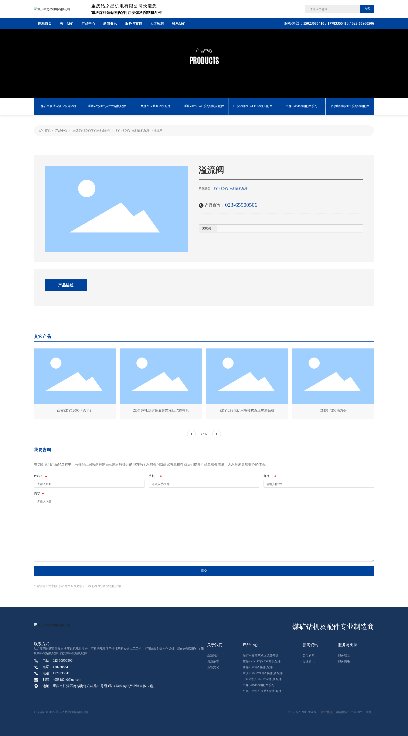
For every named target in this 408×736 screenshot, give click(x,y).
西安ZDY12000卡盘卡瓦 (60, 410)
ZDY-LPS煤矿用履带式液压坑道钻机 (231, 410)
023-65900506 (363, 23)
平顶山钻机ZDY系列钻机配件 (349, 106)
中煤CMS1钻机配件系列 (301, 106)
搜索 (367, 8)
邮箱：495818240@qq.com (61, 679)
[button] (191, 434)
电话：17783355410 (56, 673)
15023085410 (313, 23)
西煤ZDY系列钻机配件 (155, 106)
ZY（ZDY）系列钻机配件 (133, 130)
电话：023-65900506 (57, 660)
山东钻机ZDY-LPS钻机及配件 (252, 106)
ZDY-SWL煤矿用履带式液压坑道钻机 (146, 410)
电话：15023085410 (56, 667)
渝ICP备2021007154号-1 (303, 712)
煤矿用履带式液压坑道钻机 (58, 106)
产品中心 (204, 50)
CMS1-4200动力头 (317, 410)
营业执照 (327, 712)
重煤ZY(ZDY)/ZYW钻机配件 (107, 106)
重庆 (369, 712)
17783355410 (338, 23)
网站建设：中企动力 (349, 712)
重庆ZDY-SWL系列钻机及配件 (204, 106)
